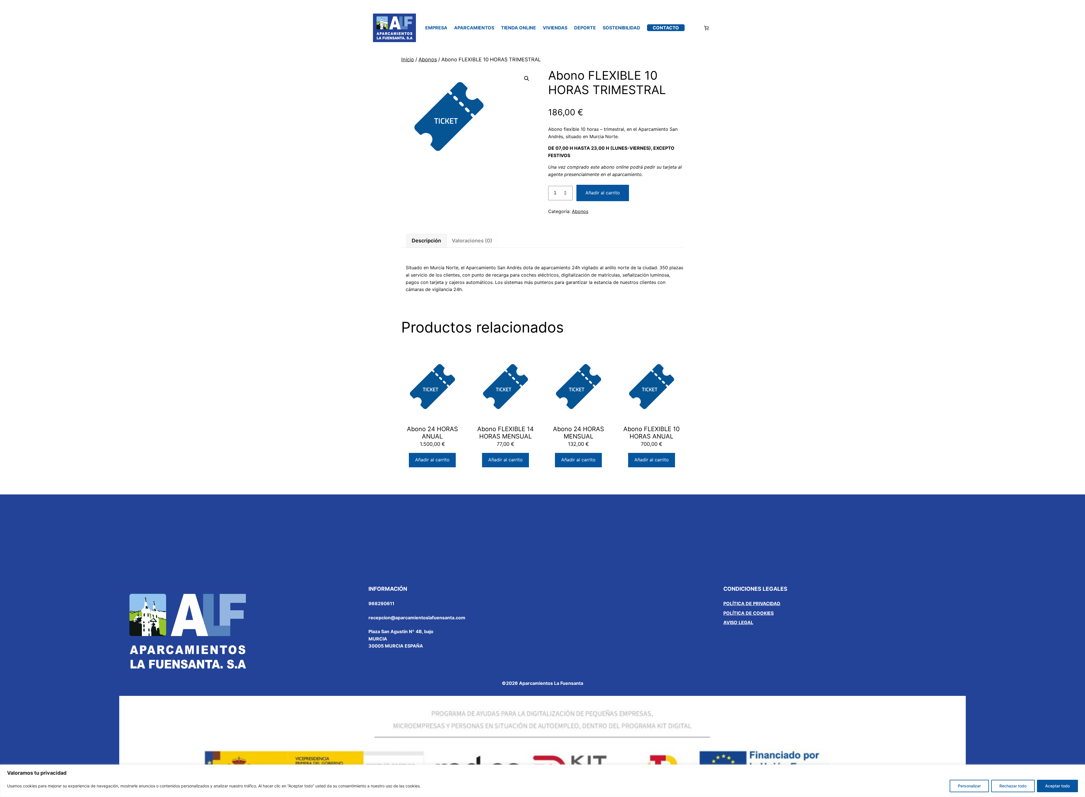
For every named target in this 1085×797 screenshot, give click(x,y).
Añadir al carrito (602, 193)
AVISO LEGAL (738, 622)
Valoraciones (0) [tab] (472, 241)
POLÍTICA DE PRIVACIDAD (751, 603)
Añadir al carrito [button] (432, 459)
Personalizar (969, 785)
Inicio (407, 59)
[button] (527, 78)
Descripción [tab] (426, 241)
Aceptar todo (1057, 785)
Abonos (427, 59)
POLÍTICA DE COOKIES (748, 613)
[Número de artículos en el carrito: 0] (706, 28)
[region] (542, 781)
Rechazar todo (1013, 785)
